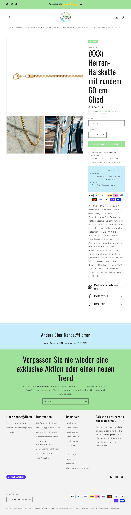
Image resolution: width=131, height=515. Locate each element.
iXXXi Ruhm (71, 423)
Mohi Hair (70, 464)
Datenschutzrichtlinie (46, 432)
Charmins (70, 446)
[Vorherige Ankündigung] (43, 4)
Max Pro (70, 459)
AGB (78, 508)
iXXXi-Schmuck (73, 427)
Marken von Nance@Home (19, 427)
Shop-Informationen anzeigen (105, 162)
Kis (67, 450)
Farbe (91, 118)
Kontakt (10, 432)
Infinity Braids (72, 441)
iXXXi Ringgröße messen (48, 427)
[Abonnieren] (85, 401)
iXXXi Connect (73, 437)
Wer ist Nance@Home (17, 423)
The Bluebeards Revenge (78, 468)
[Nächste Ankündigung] (88, 4)
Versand (103, 111)
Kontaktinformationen (99, 508)
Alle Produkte (42, 458)
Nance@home (18, 508)
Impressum (115, 508)
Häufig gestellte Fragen (47, 423)
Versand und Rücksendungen (44, 443)
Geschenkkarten (44, 453)
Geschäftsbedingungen (47, 437)
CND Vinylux (72, 455)
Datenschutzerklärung (65, 508)
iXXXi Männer (72, 432)
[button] (9, 17)
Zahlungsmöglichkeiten (47, 449)
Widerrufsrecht (48, 508)
